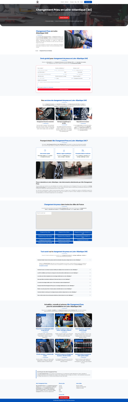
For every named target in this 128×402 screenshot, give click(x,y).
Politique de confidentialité (81, 386)
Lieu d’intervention (41, 72)
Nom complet (40, 68)
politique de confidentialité (48, 87)
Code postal (80, 72)
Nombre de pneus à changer (60, 76)
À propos (72, 1)
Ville (65, 72)
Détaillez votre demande (42, 80)
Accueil (62, 1)
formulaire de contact (43, 265)
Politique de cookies (80, 388)
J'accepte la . (45, 87)
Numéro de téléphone (59, 68)
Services (66, 1)
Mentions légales (79, 385)
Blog (75, 1)
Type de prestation (76, 76)
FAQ (78, 1)
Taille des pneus (41, 76)
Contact (81, 1)
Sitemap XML (61, 394)
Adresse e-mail (76, 68)
